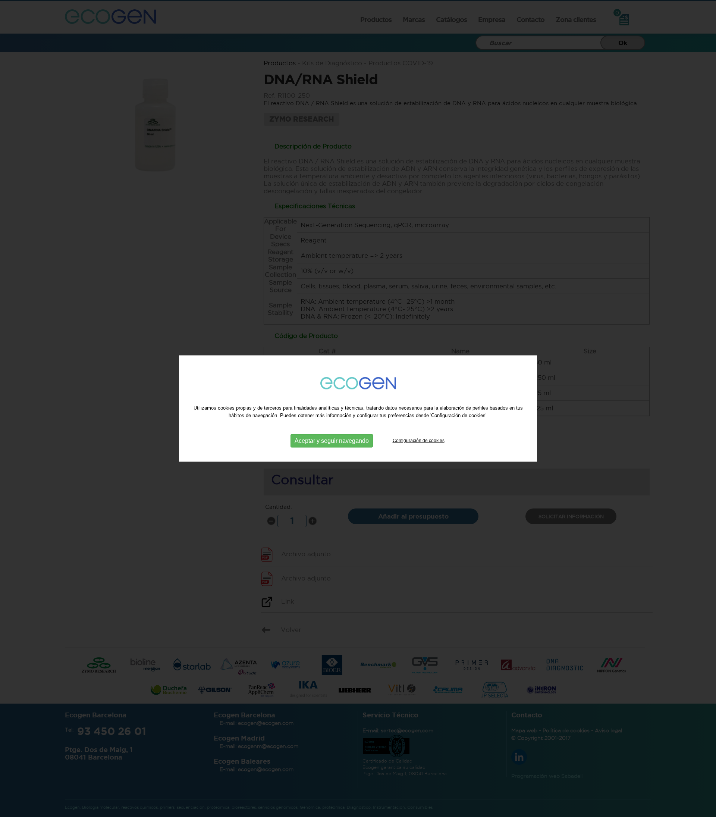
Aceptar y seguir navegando (332, 440)
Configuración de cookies (419, 440)
